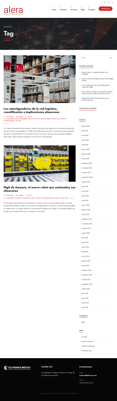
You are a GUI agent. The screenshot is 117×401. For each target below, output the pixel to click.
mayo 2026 (85, 140)
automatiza (25, 198)
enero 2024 (85, 266)
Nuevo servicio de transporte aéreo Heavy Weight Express (97, 80)
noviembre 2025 (87, 168)
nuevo (57, 198)
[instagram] (112, 2)
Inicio (54, 9)
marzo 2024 (85, 256)
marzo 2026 (85, 149)
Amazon (17, 198)
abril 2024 (85, 252)
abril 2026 (85, 145)
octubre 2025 (86, 173)
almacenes (10, 119)
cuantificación (33, 119)
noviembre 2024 (87, 224)
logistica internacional (45, 198)
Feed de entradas (87, 341)
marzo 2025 (85, 205)
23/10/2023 (10, 195)
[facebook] (101, 2)
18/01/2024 (10, 117)
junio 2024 (85, 242)
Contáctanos (105, 9)
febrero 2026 (86, 154)
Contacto (91, 9)
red (20, 121)
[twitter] (109, 2)
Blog (82, 9)
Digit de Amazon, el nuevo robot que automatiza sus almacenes (39, 189)
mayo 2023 (85, 303)
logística (55, 119)
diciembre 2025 (87, 163)
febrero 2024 (86, 261)
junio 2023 (85, 298)
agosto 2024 (86, 233)
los (16, 121)
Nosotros (63, 9)
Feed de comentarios (88, 346)
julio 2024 (85, 238)
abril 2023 (85, 307)
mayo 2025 (85, 196)
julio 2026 (85, 131)
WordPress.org (86, 351)
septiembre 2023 (87, 284)
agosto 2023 (86, 289)
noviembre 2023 (87, 275)
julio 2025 (85, 187)
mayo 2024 (85, 247)
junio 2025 (85, 191)
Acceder (84, 337)
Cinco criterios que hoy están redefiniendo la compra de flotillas (96, 86)
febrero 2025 (86, 210)
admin (21, 117)
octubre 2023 (86, 279)
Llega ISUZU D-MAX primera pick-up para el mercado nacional (95, 99)
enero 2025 (85, 214)
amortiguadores (21, 119)
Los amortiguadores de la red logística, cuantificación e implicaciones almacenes (31, 110)
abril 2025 (85, 200)
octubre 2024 (86, 228)
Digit (33, 198)
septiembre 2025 (87, 177)
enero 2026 (85, 159)
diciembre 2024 (87, 219)
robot (63, 198)
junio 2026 (85, 135)
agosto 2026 (86, 126)
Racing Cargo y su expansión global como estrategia (95, 73)
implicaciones (45, 119)
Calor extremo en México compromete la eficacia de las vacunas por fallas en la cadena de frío (97, 93)
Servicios (73, 9)
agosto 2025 (86, 182)
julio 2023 (85, 293)
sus (67, 198)
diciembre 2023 (87, 270)
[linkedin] (105, 2)
